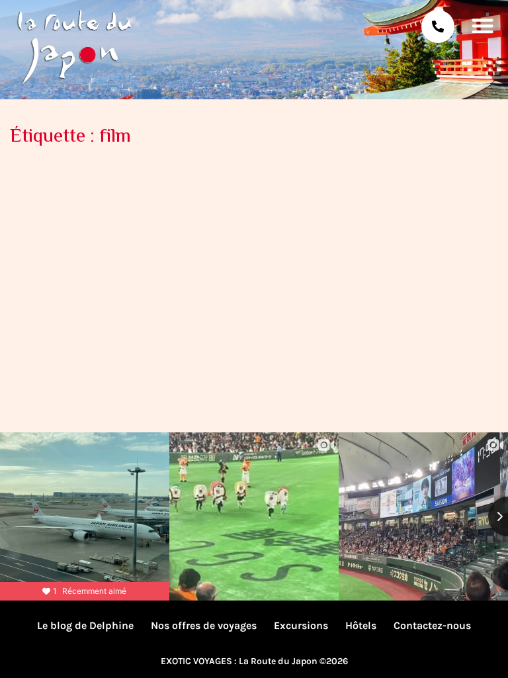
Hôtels (360, 625)
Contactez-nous (432, 625)
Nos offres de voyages (204, 625)
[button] (483, 25)
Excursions (301, 625)
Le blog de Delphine (85, 625)
